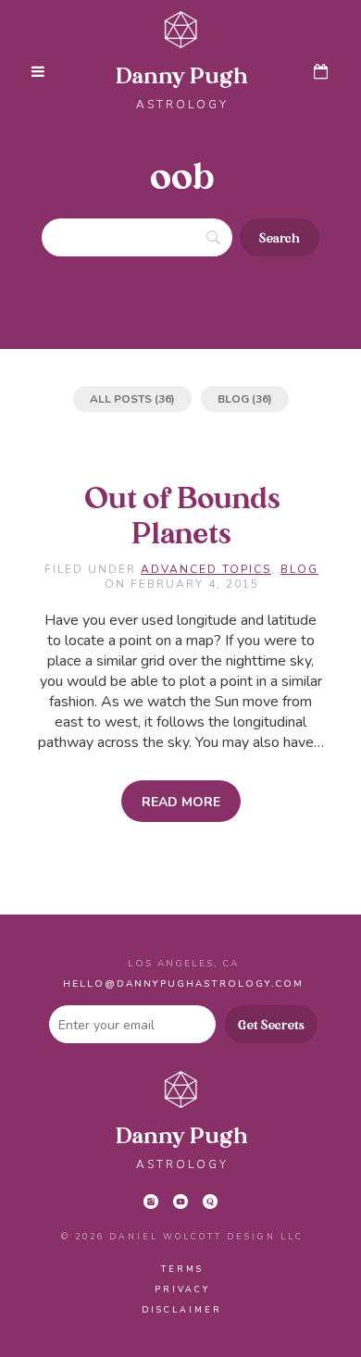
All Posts (121, 399)
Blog (233, 399)
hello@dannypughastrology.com (183, 983)
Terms (182, 1269)
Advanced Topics (206, 569)
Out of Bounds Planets (182, 517)
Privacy (182, 1289)
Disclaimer (182, 1309)
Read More (181, 802)
